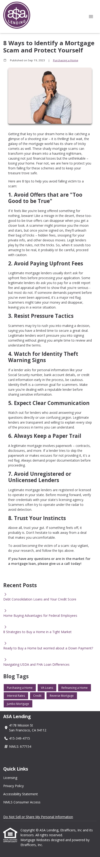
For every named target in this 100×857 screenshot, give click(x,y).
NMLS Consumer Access (21, 802)
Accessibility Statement (20, 794)
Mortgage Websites (35, 840)
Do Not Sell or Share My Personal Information (38, 817)
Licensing (10, 777)
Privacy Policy (13, 786)
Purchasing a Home (65, 60)
